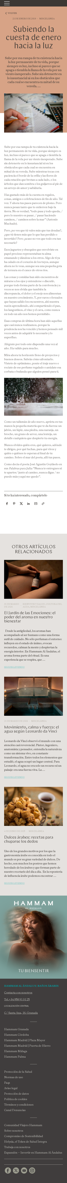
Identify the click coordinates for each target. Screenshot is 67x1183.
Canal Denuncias (15, 1110)
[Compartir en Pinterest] (14, 503)
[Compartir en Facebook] (7, 503)
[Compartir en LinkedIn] (28, 503)
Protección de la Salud (18, 1072)
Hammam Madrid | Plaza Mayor (24, 1040)
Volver (12, 13)
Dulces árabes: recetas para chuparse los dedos (28, 839)
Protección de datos (16, 1093)
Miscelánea (47, 18)
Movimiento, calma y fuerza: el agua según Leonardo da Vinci (31, 729)
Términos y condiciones (19, 1104)
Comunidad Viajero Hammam (23, 1125)
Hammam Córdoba (16, 1035)
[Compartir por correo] (35, 503)
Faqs (7, 1083)
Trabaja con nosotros (17, 1147)
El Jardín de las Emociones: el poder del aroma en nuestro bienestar (29, 617)
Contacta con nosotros (18, 992)
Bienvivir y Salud (34, 604)
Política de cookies (15, 1099)
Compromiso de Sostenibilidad (23, 1136)
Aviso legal (11, 1088)
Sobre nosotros (13, 1130)
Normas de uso (13, 1077)
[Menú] (7, 3)
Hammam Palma (15, 1056)
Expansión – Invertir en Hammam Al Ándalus (33, 1152)
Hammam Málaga (15, 1051)
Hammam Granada (16, 1029)
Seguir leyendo (14, 667)
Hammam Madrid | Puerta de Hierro (27, 1046)
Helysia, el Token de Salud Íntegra (25, 1141)
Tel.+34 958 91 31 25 (17, 999)
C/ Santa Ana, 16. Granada (21, 1013)
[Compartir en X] (21, 503)
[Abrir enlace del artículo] (43, 503)
